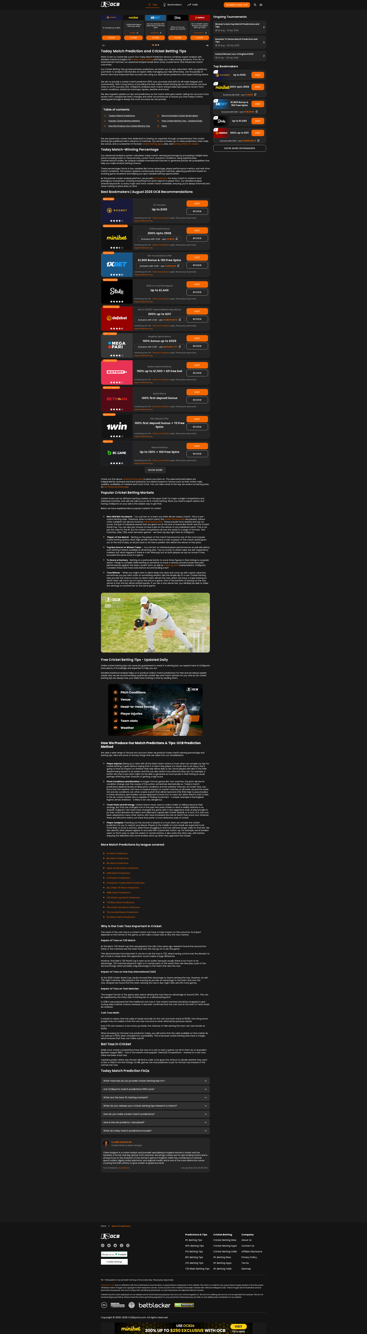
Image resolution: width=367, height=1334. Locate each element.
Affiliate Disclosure (251, 1251)
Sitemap (246, 1268)
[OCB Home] (110, 4)
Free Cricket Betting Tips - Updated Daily (182, 120)
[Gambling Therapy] (118, 1305)
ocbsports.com (107, 1285)
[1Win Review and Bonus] (117, 426)
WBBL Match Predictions (118, 892)
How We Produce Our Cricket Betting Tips (129, 126)
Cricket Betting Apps (225, 1245)
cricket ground (171, 565)
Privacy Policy (249, 1257)
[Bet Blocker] (154, 1305)
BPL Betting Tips (194, 1257)
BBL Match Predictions (117, 858)
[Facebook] (121, 1246)
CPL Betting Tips (194, 1263)
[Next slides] (207, 45)
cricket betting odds (175, 519)
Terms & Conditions (161, 218)
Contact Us (247, 1245)
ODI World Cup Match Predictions (123, 907)
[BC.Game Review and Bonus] (117, 453)
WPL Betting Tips (194, 1245)
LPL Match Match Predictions (121, 917)
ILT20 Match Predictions (118, 878)
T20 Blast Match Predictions (120, 902)
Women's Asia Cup (237, 4)
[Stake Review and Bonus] (117, 291)
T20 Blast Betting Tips (197, 1268)
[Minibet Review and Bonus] (117, 237)
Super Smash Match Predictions (122, 868)
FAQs (164, 126)
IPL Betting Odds (222, 1268)
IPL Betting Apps (222, 1263)
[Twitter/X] (109, 1246)
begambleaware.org (143, 221)
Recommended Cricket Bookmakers (180, 115)
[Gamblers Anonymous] (131, 1305)
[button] (155, 1080)
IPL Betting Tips (193, 1240)
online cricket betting (142, 59)
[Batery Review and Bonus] (117, 372)
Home (103, 1226)
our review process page (116, 486)
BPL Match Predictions (117, 863)
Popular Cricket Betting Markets (124, 120)
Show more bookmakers (239, 148)
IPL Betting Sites (222, 1257)
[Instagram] (128, 1246)
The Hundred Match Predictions (122, 912)
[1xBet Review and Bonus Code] (117, 264)
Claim (111, 37)
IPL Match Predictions (117, 853)
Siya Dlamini (124, 1168)
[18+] (104, 1305)
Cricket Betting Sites (224, 1240)
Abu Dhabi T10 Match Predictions (123, 887)
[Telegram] (115, 1246)
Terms (245, 1263)
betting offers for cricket (186, 143)
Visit (197, 203)
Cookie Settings (114, 1261)
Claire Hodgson (121, 1142)
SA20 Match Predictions (118, 873)
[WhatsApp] (102, 1246)
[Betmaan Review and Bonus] (117, 399)
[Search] (255, 5)
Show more (155, 470)
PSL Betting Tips (194, 1251)
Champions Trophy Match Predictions (126, 882)
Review (197, 211)
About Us (246, 1240)
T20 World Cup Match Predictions (123, 897)
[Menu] (261, 5)
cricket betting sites (133, 479)
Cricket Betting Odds (225, 1251)
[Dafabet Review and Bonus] (117, 318)
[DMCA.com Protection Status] (184, 1305)
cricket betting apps (152, 143)
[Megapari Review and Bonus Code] (117, 345)
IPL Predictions (161, 178)
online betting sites (153, 521)
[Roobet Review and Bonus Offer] (117, 211)
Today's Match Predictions (122, 115)
